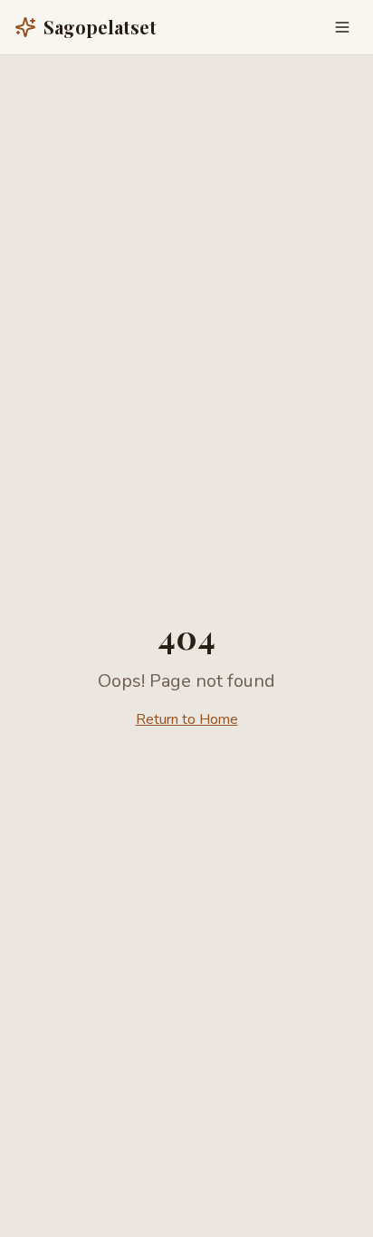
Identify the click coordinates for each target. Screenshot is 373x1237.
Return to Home (187, 719)
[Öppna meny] (342, 27)
